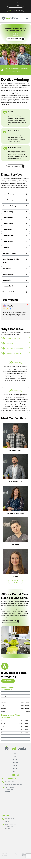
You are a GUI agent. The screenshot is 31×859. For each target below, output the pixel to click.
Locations (15, 768)
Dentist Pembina (7, 687)
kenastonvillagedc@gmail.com (13, 784)
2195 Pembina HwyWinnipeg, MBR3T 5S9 (10, 826)
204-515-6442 (15, 6)
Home (14, 753)
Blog (14, 771)
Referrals (15, 762)
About (14, 756)
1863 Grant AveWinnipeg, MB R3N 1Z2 (9, 789)
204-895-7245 (15, 10)
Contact (15, 765)
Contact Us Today (8, 681)
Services (15, 759)
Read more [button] (5, 318)
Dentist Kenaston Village (10, 715)
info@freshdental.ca (11, 822)
